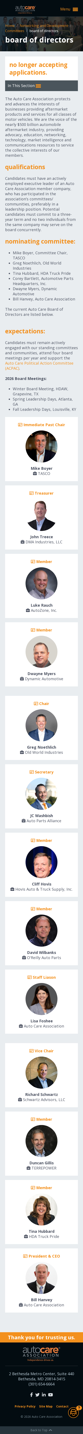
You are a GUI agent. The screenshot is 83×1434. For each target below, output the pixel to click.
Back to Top (39, 1430)
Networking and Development (44, 25)
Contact (62, 1406)
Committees (15, 30)
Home (10, 25)
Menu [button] (66, 9)
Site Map (46, 1406)
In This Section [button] (22, 85)
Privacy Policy (25, 1406)
